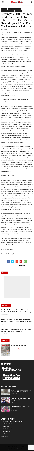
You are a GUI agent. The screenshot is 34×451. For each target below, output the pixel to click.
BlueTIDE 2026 (7, 431)
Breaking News (11, 9)
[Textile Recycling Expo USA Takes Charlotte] (5, 409)
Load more (16, 338)
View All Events (4, 436)
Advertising (7, 446)
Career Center (15, 446)
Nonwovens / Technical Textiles (7, 11)
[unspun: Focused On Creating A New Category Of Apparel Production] (5, 392)
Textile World (4, 9)
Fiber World (18, 9)
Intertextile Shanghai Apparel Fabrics (13, 421)
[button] (31, 2)
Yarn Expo (6, 426)
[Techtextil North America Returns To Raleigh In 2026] (5, 400)
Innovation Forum (25, 446)
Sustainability (18, 11)
